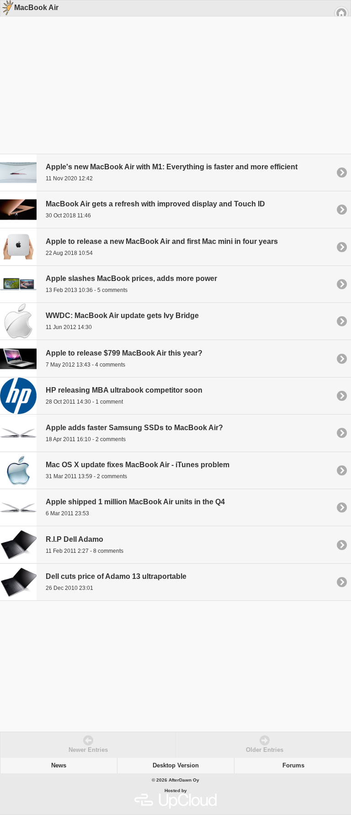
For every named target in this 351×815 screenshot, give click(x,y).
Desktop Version (176, 765)
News (58, 765)
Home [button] (341, 13)
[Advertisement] (172, 74)
